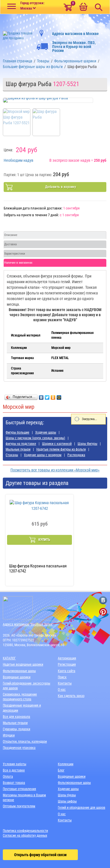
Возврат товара (14, 783)
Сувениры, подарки (16, 729)
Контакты (65, 683)
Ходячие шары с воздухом (42, 455)
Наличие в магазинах (18, 262)
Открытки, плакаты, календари (25, 742)
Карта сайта (66, 671)
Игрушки (9, 735)
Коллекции (65, 764)
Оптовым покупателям (19, 806)
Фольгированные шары (19, 671)
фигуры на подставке (21, 444)
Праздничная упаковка (19, 748)
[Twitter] (47, 396)
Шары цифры (67, 801)
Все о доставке (14, 770)
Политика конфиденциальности (25, 831)
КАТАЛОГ (9, 658)
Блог (61, 770)
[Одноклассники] (53, 396)
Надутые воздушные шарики (23, 664)
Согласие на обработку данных (25, 836)
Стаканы (12, 455)
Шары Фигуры (87, 444)
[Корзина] (83, 7)
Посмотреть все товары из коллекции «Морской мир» (55, 470)
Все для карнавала (16, 717)
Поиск (62, 677)
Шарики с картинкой (57, 444)
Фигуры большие (17, 432)
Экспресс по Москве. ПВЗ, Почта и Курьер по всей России (74, 47)
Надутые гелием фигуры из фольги (61, 449)
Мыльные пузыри (18, 449)
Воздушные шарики (16, 677)
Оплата (8, 777)
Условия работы (14, 764)
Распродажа (76, 455)
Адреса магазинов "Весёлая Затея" (28, 624)
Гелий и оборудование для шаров (81, 808)
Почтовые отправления (19, 789)
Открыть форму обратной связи (40, 854)
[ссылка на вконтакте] (103, 600)
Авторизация (67, 658)
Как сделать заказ (71, 696)
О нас (62, 690)
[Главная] (18, 34)
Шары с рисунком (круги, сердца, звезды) (35, 438)
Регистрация (67, 664)
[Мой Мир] (59, 396)
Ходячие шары (45, 432)
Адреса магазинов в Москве (75, 33)
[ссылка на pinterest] (103, 612)
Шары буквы (67, 795)
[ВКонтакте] (41, 396)
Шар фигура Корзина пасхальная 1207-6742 (38, 568)
